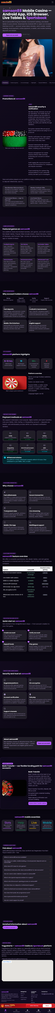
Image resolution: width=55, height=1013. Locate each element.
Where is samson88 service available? (15, 857)
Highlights (33, 82)
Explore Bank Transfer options (37, 803)
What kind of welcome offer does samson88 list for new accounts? (23, 870)
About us (23, 993)
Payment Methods (43, 82)
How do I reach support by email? (14, 900)
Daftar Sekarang (34, 1005)
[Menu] (52, 2)
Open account (34, 994)
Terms (22, 995)
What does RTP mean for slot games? (15, 866)
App (32, 998)
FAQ (32, 1000)
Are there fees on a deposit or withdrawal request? (19, 885)
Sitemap (33, 1002)
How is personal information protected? (16, 896)
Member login (26, 34)
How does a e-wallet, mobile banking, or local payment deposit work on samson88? (25, 861)
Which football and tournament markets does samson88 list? (22, 889)
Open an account (12, 35)
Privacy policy (24, 997)
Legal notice (23, 999)
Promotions (5, 82)
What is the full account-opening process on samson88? (20, 881)
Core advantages (25, 82)
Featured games (14, 82)
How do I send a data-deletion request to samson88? (19, 874)
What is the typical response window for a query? (18, 877)
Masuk (47, 1005)
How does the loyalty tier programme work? (17, 893)
